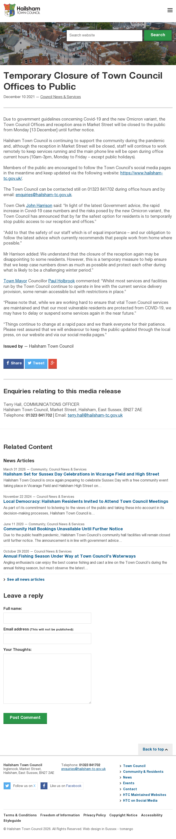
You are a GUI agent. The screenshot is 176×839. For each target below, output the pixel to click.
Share (16, 363)
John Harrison (39, 206)
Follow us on (24, 786)
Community (39, 469)
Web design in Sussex (99, 829)
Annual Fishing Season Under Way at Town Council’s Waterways (69, 556)
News (127, 777)
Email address (38, 629)
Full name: (12, 609)
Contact (130, 789)
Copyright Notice (123, 815)
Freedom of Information (60, 815)
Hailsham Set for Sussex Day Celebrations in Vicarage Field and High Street (81, 474)
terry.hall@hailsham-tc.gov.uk (95, 415)
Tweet (38, 363)
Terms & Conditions (20, 815)
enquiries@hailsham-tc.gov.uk (44, 195)
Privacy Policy (94, 815)
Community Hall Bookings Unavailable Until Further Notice (63, 529)
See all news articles (25, 579)
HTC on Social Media (140, 800)
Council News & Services (60, 97)
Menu (170, 10)
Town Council (134, 766)
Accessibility (151, 815)
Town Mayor (15, 281)
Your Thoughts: (17, 650)
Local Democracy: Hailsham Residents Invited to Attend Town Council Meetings (85, 502)
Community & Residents (143, 771)
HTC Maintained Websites (144, 795)
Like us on (65, 786)
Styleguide (12, 820)
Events (128, 783)
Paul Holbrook (61, 281)
